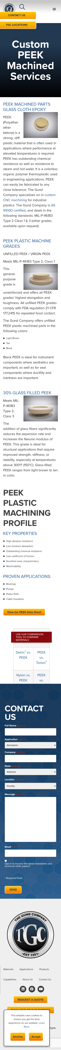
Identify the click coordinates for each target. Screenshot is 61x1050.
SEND (13, 890)
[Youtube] (41, 989)
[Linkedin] (23, 989)
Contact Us (45, 979)
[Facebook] (32, 989)
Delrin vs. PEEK (23, 655)
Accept (35, 1037)
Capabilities (9, 979)
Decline (18, 1037)
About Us (28, 979)
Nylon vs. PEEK (23, 678)
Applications (26, 969)
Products (44, 969)
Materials (8, 969)
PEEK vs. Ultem (41, 680)
